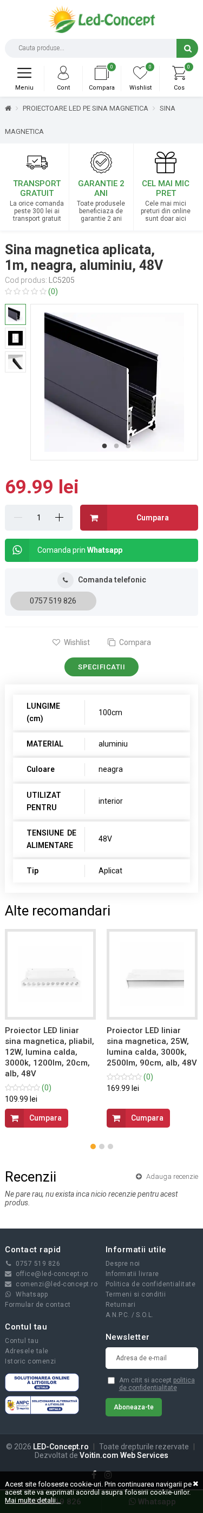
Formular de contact (38, 1304)
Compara (134, 642)
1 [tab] (104, 446)
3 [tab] (128, 446)
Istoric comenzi (30, 1361)
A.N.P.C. (118, 1315)
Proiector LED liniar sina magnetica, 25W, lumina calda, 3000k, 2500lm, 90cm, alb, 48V (152, 1047)
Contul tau (21, 1341)
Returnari (121, 1304)
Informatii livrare (132, 1274)
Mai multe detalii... (33, 1500)
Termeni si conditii (136, 1294)
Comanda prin (79, 550)
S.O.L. (145, 1315)
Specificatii (101, 667)
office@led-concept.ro (52, 1274)
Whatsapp (32, 1294)
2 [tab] (116, 446)
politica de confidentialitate (157, 1384)
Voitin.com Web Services (124, 1455)
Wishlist (76, 642)
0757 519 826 (53, 600)
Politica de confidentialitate (151, 1284)
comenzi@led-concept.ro (56, 1284)
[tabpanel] (114, 382)
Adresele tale (27, 1351)
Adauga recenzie (171, 1176)
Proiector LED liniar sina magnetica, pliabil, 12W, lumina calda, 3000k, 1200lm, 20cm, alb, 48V (49, 1052)
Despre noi (123, 1263)
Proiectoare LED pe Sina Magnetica (85, 108)
